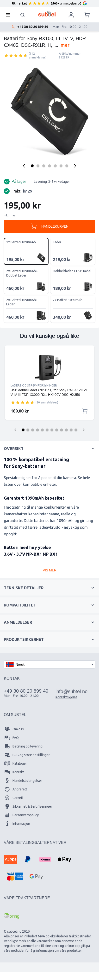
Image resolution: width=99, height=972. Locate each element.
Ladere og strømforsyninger (34, 385)
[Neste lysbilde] (83, 430)
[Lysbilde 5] (42, 430)
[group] (16, 55)
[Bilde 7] (67, 166)
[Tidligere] (24, 166)
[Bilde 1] (32, 166)
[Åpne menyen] (9, 15)
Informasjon (21, 824)
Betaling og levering (27, 746)
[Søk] (22, 15)
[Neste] (75, 166)
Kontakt (18, 772)
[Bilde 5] (55, 166)
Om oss (18, 729)
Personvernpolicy (25, 815)
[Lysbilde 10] (66, 430)
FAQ (15, 738)
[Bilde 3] (44, 166)
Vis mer (49, 570)
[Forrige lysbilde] (15, 430)
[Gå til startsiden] (47, 13)
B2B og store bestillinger (31, 755)
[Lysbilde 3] (32, 430)
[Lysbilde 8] (56, 430)
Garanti (17, 798)
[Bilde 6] (61, 166)
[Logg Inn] (71, 15)
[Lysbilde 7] (52, 430)
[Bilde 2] (38, 166)
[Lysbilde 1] (23, 430)
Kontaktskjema (66, 697)
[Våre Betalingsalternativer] (10, 859)
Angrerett (19, 789)
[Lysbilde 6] (47, 430)
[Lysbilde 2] (27, 430)
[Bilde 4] (49, 166)
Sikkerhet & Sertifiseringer (32, 806)
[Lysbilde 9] (61, 430)
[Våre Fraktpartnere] (11, 915)
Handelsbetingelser (27, 781)
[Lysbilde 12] (76, 430)
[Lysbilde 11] (71, 430)
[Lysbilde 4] (37, 430)
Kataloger (19, 763)
